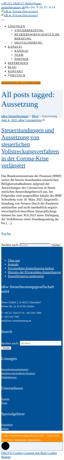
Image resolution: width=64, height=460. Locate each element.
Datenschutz (34, 439)
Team (18, 55)
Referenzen (18, 63)
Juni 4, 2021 (9, 120)
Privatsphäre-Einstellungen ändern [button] (31, 268)
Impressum (20, 439)
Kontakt (15, 71)
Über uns (14, 260)
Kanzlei (15, 46)
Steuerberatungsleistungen (14, 369)
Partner (21, 59)
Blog (12, 67)
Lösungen (16, 26)
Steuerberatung (29, 30)
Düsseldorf (7, 424)
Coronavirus (33, 120)
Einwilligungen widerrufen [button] (26, 276)
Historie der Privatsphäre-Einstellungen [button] (34, 272)
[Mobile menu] (2, 20)
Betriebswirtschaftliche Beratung (18, 373)
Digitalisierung (28, 42)
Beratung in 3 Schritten (21, 82)
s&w (21, 120)
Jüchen (5, 428)
